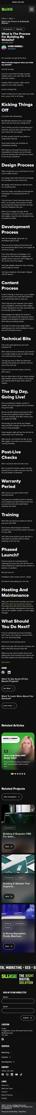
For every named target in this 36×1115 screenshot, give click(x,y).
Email (5, 1006)
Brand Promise (7, 1095)
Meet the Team (7, 1088)
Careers (4, 1092)
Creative (21, 878)
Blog (11, 18)
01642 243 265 (18, 2)
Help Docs (22, 1111)
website (8, 96)
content (26, 294)
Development (9, 828)
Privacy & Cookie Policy (10, 1111)
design (17, 171)
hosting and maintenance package (19, 604)
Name (5, 997)
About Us (5, 1085)
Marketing (8, 923)
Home (4, 18)
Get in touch (6, 662)
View (7, 847)
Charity (4, 1098)
